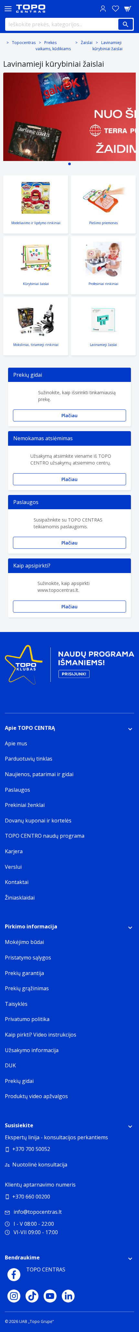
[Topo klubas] (69, 667)
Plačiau (69, 415)
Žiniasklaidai (20, 897)
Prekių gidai (19, 1081)
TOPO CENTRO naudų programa (44, 835)
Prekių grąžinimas (27, 988)
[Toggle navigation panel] (8, 8)
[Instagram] (13, 1296)
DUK (10, 1065)
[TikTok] (32, 1296)
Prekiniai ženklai (25, 805)
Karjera (14, 851)
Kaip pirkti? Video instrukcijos (40, 1034)
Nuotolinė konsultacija (39, 1164)
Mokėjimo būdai (24, 942)
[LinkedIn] (68, 1296)
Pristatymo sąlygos (28, 957)
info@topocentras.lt (38, 1211)
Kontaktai (16, 882)
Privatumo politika (27, 1019)
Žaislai (86, 42)
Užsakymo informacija (32, 1050)
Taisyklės (16, 1003)
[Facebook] (13, 1274)
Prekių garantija (24, 973)
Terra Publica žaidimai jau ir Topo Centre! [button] (69, 164)
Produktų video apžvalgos (36, 1096)
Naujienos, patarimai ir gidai (39, 774)
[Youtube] (50, 1296)
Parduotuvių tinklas (28, 758)
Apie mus (16, 743)
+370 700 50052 (31, 1149)
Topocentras (24, 42)
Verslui (13, 866)
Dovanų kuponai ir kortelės (38, 820)
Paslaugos (17, 789)
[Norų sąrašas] (115, 8)
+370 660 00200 (31, 1196)
